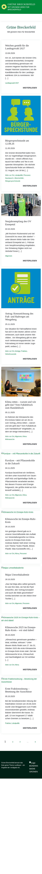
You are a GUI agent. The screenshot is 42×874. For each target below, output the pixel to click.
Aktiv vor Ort (9, 175)
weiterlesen (30, 88)
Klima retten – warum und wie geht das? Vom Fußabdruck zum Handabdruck (20, 405)
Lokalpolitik (19, 175)
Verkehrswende (10, 354)
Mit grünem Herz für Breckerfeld (18, 8)
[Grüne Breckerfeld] (4, 7)
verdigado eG (15, 767)
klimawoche (10, 439)
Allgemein (8, 256)
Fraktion (24, 351)
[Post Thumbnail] (21, 115)
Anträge (17, 351)
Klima (25, 436)
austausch (9, 178)
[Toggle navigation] (38, 17)
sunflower (18, 765)
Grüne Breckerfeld (21, 4)
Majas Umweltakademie (17, 574)
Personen (27, 175)
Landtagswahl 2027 (12, 83)
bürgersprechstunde (13, 181)
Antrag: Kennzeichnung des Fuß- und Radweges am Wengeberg (19, 316)
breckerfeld (19, 178)
